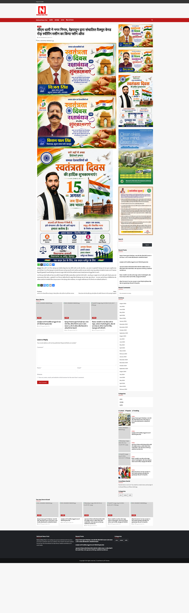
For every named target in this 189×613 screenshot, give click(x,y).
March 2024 (123, 386)
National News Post (41, 20)
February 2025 (123, 353)
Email (79, 368)
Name (39, 368)
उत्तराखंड (57, 20)
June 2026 (122, 309)
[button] (152, 20)
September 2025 (124, 333)
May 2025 (122, 345)
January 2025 (123, 356)
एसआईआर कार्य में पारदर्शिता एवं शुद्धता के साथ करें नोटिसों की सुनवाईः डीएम (134, 262)
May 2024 (122, 380)
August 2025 (123, 336)
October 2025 (123, 330)
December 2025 (124, 324)
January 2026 (123, 321)
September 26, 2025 (46, 37)
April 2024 (122, 383)
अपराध (62, 20)
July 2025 (122, 339)
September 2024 (124, 368)
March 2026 (123, 318)
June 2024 (122, 377)
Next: (97, 292)
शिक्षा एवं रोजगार (70, 20)
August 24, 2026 (45, 326)
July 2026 (122, 306)
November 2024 (124, 362)
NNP (39, 37)
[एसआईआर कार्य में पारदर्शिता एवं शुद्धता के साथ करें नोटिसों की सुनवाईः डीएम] (49, 311)
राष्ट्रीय (51, 20)
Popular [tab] (128, 411)
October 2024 (123, 365)
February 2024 (123, 389)
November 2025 (124, 327)
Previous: (55, 292)
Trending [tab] (136, 411)
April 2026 (122, 315)
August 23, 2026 (139, 524)
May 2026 (122, 312)
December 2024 (124, 359)
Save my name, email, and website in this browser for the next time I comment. (61, 377)
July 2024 (122, 374)
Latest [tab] (122, 411)
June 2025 (122, 342)
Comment (40, 347)
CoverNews (99, 560)
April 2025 (122, 347)
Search (120, 239)
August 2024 (123, 371)
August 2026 (123, 303)
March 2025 (123, 350)
